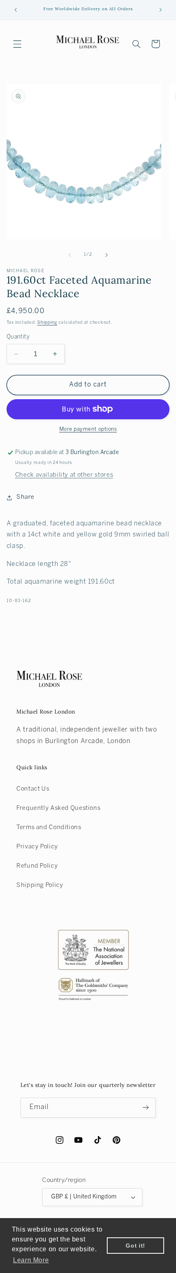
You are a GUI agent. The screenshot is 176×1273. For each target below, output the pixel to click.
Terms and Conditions (48, 827)
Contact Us (32, 789)
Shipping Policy (39, 885)
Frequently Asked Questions (58, 808)
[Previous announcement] (16, 10)
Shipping (47, 323)
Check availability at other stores (64, 475)
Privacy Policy (37, 847)
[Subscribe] (145, 1108)
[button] (17, 43)
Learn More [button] (31, 1260)
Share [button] (25, 497)
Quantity (18, 337)
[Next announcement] (160, 10)
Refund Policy (37, 866)
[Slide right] (106, 255)
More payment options (88, 429)
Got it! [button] (135, 1245)
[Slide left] (70, 255)
